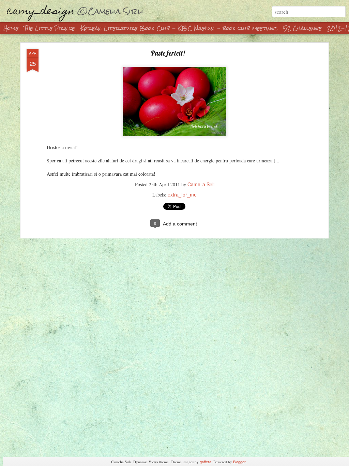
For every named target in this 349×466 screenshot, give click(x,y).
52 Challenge (302, 28)
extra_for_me (182, 194)
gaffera (205, 461)
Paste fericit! (168, 53)
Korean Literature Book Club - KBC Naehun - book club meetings (179, 28)
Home (10, 28)
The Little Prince (50, 28)
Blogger (239, 461)
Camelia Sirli (200, 184)
